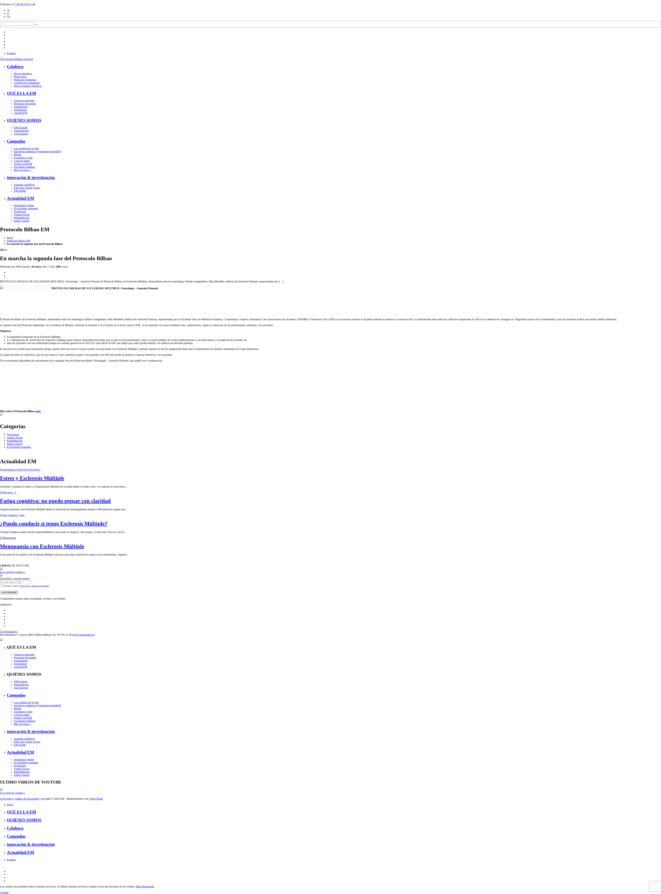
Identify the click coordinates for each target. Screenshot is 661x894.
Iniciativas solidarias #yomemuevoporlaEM (37, 151)
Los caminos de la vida (26, 148)
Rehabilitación (21, 217)
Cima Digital (96, 798)
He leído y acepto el (26, 586)
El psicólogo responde (26, 208)
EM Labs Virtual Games (27, 187)
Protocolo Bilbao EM (18, 240)
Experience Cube (23, 157)
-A (8, 10)
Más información (145, 886)
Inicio (10, 237)
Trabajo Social (21, 214)
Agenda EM (20, 113)
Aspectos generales (24, 100)
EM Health (20, 190)
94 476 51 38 (24, 4)
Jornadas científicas (24, 184)
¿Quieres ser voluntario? (27, 82)
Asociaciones (21, 133)
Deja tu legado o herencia (27, 85)
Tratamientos (21, 106)
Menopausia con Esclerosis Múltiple (42, 546)
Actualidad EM (20, 198)
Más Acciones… (23, 170)
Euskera (11, 53)
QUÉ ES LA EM (21, 93)
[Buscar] (36, 24)
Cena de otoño (22, 160)
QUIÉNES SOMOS (24, 120)
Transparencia (21, 130)
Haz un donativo (23, 73)
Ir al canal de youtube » (12, 572)
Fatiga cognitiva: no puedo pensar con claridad (55, 501)
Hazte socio (20, 76)
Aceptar (4, 892)
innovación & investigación (31, 177)
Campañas (16, 141)
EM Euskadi (20, 127)
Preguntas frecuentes (25, 103)
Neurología (20, 211)
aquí (38, 411)
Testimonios (20, 109)
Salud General (21, 220)
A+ (9, 16)
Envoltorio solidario (24, 167)
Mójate (17, 154)
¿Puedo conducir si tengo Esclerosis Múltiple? (53, 523)
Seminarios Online (24, 205)
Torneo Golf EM (23, 163)
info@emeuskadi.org (83, 634)
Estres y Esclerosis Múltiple (32, 478)
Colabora (15, 66)
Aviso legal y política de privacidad (34, 586)
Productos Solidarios (25, 79)
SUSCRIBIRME (9, 592)
